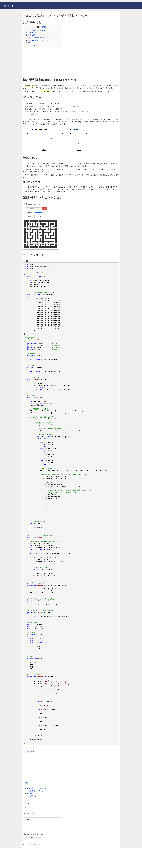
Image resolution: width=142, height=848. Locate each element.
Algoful (8, 5)
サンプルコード (34, 42)
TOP (26, 783)
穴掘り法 (44, 169)
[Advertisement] (71, 61)
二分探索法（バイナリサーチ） (38, 791)
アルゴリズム (33, 33)
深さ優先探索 (32, 796)
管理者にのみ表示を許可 (34, 834)
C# (34, 45)
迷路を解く (32, 35)
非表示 (44, 27)
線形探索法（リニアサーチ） (37, 788)
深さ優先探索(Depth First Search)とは (42, 30)
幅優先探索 (29, 751)
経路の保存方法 (38, 38)
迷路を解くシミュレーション (38, 40)
